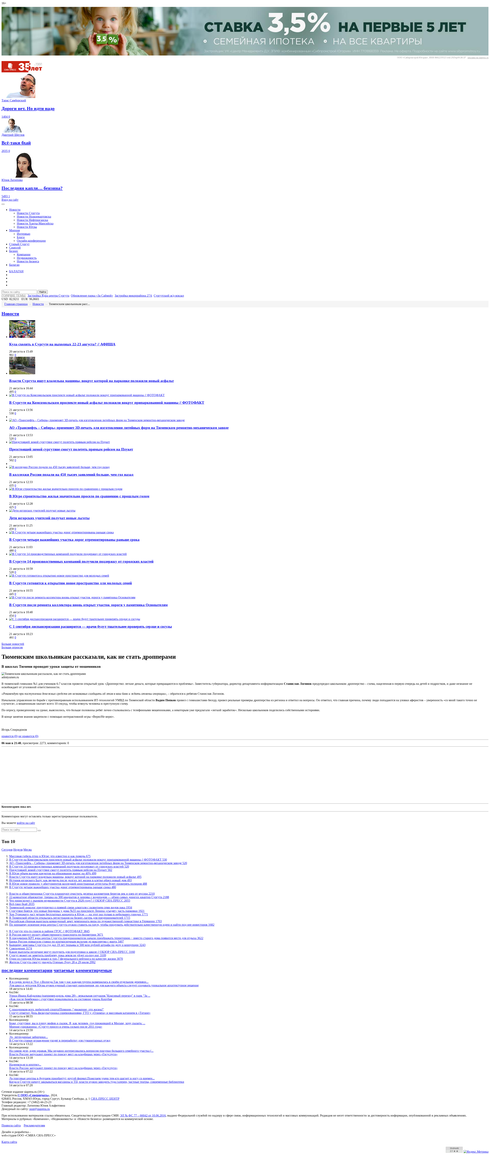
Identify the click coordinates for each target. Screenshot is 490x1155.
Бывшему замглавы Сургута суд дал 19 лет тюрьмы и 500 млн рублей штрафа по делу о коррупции (77, 945)
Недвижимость (27, 258)
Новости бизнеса (28, 261)
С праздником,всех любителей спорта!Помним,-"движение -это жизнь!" (56, 1009)
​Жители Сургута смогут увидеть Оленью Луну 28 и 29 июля (52, 962)
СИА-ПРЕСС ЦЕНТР (105, 1098)
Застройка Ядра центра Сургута (48, 295)
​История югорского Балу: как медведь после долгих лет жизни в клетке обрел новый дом (70, 880)
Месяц (27, 849)
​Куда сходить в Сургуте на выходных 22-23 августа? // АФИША (62, 344)
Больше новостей (13, 644)
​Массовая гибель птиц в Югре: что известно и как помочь (50, 856)
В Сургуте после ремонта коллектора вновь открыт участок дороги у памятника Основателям (88, 605)
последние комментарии (27, 970)
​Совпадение (20, 948)
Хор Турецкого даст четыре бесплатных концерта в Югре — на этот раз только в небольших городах (78, 914)
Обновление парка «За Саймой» (92, 295)
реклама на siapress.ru (478, 57)
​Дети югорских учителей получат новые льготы (49, 518)
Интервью (23, 233)
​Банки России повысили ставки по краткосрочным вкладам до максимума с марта (66, 941)
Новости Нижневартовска (34, 216)
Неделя (18, 849)
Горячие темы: (14, 295)
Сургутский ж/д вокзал (169, 295)
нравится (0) (10, 736)
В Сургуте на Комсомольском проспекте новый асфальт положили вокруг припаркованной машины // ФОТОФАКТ (106, 403)
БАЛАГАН (16, 271)
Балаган (14, 264)
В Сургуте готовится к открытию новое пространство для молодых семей (70, 583)
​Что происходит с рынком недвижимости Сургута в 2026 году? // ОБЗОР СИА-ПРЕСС (69, 900)
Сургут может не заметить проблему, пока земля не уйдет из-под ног (57, 955)
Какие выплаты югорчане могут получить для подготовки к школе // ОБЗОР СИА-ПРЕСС (72, 951)
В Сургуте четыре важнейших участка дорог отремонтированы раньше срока (74, 540)
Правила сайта (11, 1125)
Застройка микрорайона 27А (133, 295)
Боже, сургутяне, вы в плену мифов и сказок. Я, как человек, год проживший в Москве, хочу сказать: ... (77, 1023)
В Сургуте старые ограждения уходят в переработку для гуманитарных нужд (59, 1040)
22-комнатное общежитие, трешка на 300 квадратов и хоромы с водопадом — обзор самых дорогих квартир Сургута (89, 897)
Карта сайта (9, 1142)
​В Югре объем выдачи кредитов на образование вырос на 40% (52, 873)
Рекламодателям (34, 1125)
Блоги (21, 237)
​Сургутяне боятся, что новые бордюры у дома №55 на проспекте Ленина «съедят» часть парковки (77, 911)
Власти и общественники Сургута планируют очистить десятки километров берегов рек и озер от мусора (82, 893)
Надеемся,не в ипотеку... (25, 1064)
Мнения (14, 230)
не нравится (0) (28, 736)
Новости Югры (27, 227)
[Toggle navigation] (3, 204)
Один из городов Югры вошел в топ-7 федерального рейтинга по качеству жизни (66, 958)
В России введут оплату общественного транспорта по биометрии (56, 934)
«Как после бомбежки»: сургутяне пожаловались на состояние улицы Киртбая (60, 999)
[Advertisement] (116, 775)
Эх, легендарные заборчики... (28, 1037)
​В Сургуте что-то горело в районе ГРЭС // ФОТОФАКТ (49, 931)
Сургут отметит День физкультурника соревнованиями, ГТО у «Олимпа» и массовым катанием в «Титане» (79, 1013)
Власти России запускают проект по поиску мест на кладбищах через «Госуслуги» (63, 1054)
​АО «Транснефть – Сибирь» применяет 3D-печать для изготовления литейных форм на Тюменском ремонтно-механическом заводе (119, 428)
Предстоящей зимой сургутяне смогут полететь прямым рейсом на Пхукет (71, 449)
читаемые (64, 970)
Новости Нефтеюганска (32, 220)
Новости (14, 209)
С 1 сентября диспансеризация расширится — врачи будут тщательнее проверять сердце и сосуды (90, 626)
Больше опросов (12, 647)
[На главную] (24, 71)
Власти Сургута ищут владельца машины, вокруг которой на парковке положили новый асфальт (91, 381)
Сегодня (7, 849)
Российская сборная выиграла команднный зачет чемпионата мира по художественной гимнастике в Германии (85, 921)
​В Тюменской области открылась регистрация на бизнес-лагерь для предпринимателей (69, 917)
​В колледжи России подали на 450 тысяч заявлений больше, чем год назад (71, 475)
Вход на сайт (10, 199)
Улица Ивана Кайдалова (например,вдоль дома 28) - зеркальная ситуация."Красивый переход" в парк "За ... (79, 995)
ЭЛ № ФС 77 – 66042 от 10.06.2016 (143, 1115)
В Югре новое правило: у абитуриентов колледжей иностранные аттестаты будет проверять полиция (78, 883)
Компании (23, 254)
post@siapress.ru (39, 1109)
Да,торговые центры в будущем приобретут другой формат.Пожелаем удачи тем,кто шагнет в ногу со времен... (82, 1078)
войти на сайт (26, 822)
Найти (42, 292)
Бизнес (13, 251)
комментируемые (94, 970)
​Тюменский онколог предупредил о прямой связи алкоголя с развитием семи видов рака (70, 907)
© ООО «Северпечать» (33, 1095)
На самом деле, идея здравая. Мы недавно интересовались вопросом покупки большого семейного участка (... (81, 1050)
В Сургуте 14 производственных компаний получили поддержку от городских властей (81, 561)
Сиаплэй (15, 247)
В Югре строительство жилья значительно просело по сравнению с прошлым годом (79, 496)
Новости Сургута (28, 213)
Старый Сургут (19, 244)
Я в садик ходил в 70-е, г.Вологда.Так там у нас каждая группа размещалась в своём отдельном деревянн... (79, 982)
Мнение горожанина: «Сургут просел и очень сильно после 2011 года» (55, 1026)
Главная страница (16, 304)
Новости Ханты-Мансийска (35, 223)
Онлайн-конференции (31, 240)
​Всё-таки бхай (21, 904)
